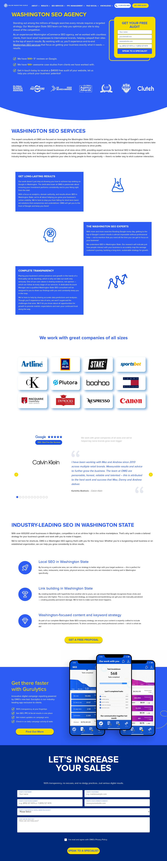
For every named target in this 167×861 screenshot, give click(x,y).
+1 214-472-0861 (124, 5)
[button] (17, 497)
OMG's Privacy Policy (98, 840)
